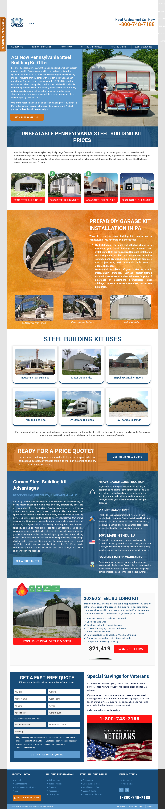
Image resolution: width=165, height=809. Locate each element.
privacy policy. (29, 748)
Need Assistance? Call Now (135, 20)
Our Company (66, 47)
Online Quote (17, 47)
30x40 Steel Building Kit (28, 200)
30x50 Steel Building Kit (64, 200)
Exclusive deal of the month (47, 641)
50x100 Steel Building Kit (137, 200)
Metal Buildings (118, 47)
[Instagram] (127, 790)
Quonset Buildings (143, 47)
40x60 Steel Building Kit (100, 200)
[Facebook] (121, 790)
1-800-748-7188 (135, 24)
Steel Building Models (91, 47)
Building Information (42, 47)
